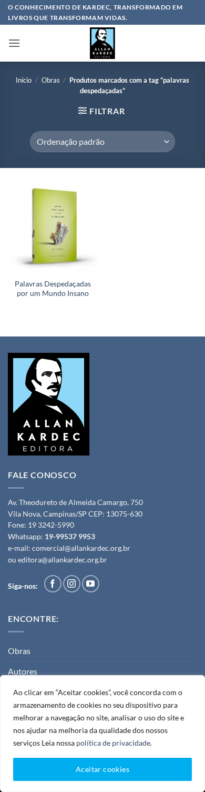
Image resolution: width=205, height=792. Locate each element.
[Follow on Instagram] (71, 583)
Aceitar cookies (102, 769)
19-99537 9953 (70, 536)
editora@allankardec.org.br (62, 560)
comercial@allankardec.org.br (81, 548)
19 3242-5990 (51, 525)
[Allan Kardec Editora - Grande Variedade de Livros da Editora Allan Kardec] (102, 43)
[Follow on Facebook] (53, 583)
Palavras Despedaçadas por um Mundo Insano (53, 289)
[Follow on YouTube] (90, 583)
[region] (102, 733)
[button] (14, 43)
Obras (51, 80)
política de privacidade (113, 742)
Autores (22, 671)
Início (24, 80)
